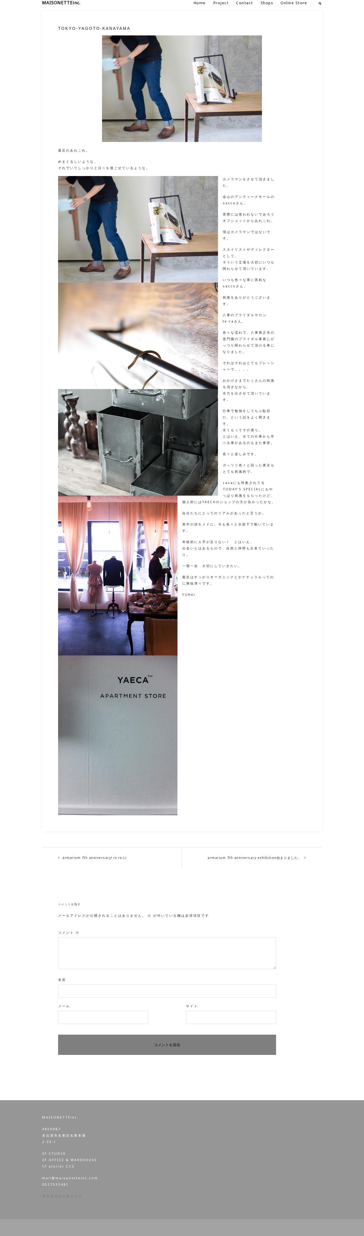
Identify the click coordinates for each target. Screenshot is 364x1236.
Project (221, 2)
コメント (69, 932)
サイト (192, 1006)
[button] (320, 3)
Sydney (160, 1227)
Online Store (294, 2)
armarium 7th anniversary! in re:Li (94, 857)
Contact (244, 2)
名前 (62, 979)
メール (64, 1006)
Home (199, 2)
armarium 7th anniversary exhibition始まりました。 (255, 857)
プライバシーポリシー (62, 1196)
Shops (267, 2)
